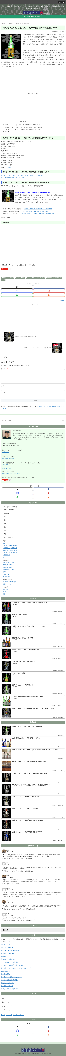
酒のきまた (11, 167)
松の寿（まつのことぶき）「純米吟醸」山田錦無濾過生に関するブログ (24, 129)
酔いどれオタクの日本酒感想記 (10, 950)
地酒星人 (3, 956)
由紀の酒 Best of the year (10, 581)
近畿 (5, 527)
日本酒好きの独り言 (7, 986)
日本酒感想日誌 (5, 974)
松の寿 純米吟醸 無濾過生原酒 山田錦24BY (38, 209)
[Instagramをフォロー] (17, 291)
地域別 (23, 277)
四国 (5, 534)
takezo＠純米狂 (5, 971)
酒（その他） (6, 576)
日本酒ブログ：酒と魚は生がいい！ (11, 977)
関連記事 (7, 131)
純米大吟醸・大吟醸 (8, 562)
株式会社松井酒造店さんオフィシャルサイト (14, 177)
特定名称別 (49, 277)
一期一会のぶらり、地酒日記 (9, 962)
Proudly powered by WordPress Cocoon (12, 1015)
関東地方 (6, 513)
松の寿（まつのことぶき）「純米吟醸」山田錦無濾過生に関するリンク (24, 127)
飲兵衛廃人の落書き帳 (7, 953)
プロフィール (5, 452)
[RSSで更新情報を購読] (49, 295)
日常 (4, 594)
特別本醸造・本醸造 (8, 569)
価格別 (17, 277)
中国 (5, 530)
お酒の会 (5, 589)
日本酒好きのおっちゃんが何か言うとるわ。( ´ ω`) (16, 968)
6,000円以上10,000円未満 (10, 545)
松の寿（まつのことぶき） (33, 277)
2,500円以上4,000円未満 (8, 277)
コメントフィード (7, 1006)
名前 (2, 386)
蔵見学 (4, 591)
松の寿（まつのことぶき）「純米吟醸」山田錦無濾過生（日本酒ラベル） (22, 175)
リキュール (6, 574)
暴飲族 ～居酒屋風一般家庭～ (9, 980)
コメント (4, 368)
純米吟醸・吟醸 (58, 277)
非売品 (4, 557)
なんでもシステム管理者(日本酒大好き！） (13, 965)
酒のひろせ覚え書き (7, 947)
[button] (63, 421)
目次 (20, 121)
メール (3, 392)
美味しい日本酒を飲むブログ (9, 989)
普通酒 (4, 572)
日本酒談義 (5, 465)
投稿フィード (5, 1002)
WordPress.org (6, 1010)
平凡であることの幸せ (7, 983)
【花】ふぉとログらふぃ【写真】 (11, 473)
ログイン (4, 998)
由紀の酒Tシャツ (7, 468)
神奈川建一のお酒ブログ (8, 959)
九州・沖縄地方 (8, 537)
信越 (5, 516)
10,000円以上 (6, 543)
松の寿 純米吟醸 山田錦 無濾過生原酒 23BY (35, 211)
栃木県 (43, 277)
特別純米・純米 (7, 567)
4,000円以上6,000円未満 (10, 548)
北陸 (5, 520)
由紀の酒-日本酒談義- (8, 458)
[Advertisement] (33, 81)
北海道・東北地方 (9, 509)
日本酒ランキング (8, 584)
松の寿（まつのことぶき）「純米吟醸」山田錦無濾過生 (38, 213)
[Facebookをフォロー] (49, 287)
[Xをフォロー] (17, 287)
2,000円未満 (6, 555)
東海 (5, 523)
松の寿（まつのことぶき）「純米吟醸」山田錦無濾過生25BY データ (22, 124)
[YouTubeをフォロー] (49, 291)
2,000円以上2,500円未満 (10, 552)
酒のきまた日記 (5, 944)
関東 (4, 280)
